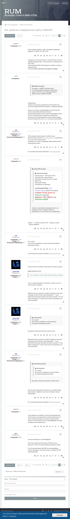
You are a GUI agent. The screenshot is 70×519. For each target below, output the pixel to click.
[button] (43, 36)
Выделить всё (36, 271)
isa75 (16, 76)
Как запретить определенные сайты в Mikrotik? (28, 30)
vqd (16, 130)
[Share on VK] (50, 56)
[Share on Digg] (41, 56)
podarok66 (16, 271)
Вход (6, 479)
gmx (16, 433)
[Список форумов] (21, 12)
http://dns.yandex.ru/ (48, 138)
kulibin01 (16, 409)
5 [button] (52, 35)
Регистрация (13, 479)
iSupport (15, 43)
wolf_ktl (16, 159)
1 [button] (48, 35)
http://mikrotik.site (55, 151)
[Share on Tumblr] (53, 56)
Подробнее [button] (12, 516)
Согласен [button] (60, 515)
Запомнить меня (11, 494)
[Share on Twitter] (38, 56)
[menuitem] (4, 3)
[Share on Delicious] (47, 56)
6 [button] (54, 35)
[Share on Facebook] (35, 56)
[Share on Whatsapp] (59, 56)
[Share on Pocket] (61, 56)
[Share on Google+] (55, 56)
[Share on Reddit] (44, 56)
